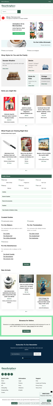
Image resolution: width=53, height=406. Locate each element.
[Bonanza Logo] (8, 6)
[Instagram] (11, 374)
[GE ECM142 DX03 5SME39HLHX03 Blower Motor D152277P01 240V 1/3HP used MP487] (9, 291)
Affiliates (3, 383)
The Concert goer (8, 258)
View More (26, 264)
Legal (20, 380)
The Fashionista (33, 238)
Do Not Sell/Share (36, 403)
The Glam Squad (34, 233)
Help (50, 1)
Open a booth (30, 326)
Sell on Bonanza (5, 1)
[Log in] (46, 6)
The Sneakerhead (34, 236)
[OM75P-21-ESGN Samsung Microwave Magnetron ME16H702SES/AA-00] (26, 109)
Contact (3, 392)
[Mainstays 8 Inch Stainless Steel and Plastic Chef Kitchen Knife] (9, 152)
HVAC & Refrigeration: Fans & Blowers (9, 301)
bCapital (20, 390)
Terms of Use (39, 387)
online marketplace (16, 324)
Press (20, 385)
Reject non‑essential (24, 403)
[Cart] (41, 6)
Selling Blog (4, 387)
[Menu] (50, 6)
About (2, 380)
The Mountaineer (8, 256)
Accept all (14, 403)
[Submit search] (19, 11)
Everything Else (26, 294)
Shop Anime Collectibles (19, 33)
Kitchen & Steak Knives (9, 161)
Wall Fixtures (44, 117)
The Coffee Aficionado (9, 238)
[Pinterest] (8, 374)
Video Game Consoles (9, 122)
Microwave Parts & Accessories (26, 117)
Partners (20, 383)
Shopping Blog (4, 390)
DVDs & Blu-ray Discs (44, 159)
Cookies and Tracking (41, 383)
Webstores (21, 387)
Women (26, 161)
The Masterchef (7, 236)
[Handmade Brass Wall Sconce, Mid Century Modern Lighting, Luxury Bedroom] (44, 109)
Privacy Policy (39, 385)
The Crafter (6, 233)
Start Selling (26, 331)
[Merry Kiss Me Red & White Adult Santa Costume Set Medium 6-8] (26, 152)
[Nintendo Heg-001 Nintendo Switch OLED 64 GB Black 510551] (9, 109)
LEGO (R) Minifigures (44, 307)
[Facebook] (2, 374)
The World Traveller (8, 254)
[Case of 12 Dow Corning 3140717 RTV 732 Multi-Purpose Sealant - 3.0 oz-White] (26, 291)
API (2, 385)
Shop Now (5, 68)
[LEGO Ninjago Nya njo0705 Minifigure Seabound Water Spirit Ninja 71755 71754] (44, 291)
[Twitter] (5, 374)
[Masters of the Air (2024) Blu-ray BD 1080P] (44, 152)
